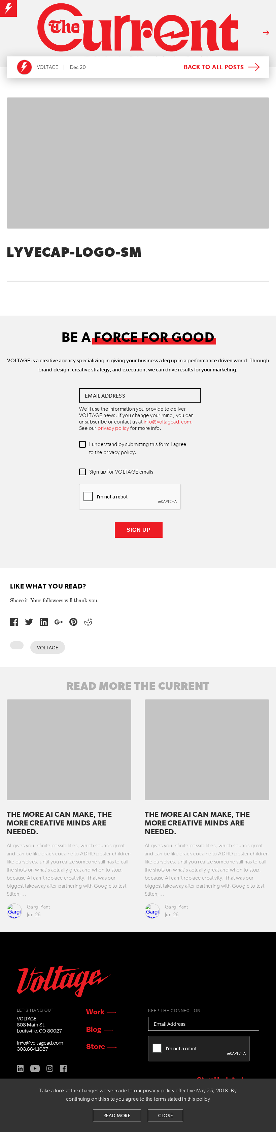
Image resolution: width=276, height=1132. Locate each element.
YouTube (35, 1068)
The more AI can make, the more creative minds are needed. (59, 823)
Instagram (49, 1068)
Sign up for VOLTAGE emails (121, 472)
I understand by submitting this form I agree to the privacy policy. (137, 448)
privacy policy (113, 428)
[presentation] (130, 497)
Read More (117, 1116)
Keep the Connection (174, 1010)
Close (165, 1116)
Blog (93, 1029)
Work (95, 1011)
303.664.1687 (32, 1049)
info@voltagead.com (167, 422)
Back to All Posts (214, 68)
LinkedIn (20, 1068)
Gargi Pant (38, 906)
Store (95, 1046)
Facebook (63, 1068)
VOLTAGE (48, 67)
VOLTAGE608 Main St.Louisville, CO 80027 (39, 1024)
